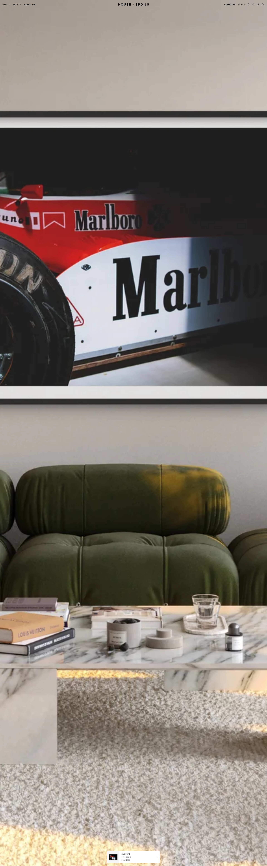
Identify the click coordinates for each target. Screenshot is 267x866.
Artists (17, 4)
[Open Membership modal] (258, 4)
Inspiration (29, 4)
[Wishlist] (253, 4)
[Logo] (133, 4)
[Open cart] (262, 4)
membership (230, 4)
